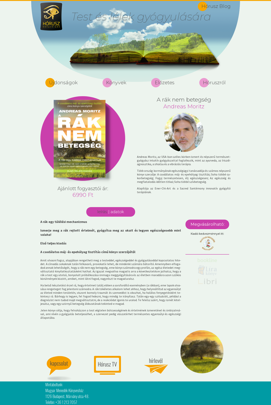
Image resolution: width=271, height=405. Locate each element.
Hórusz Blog (216, 6)
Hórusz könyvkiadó (51, 16)
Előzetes (164, 83)
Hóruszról (214, 83)
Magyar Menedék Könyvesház (207, 243)
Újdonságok (63, 83)
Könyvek (116, 83)
